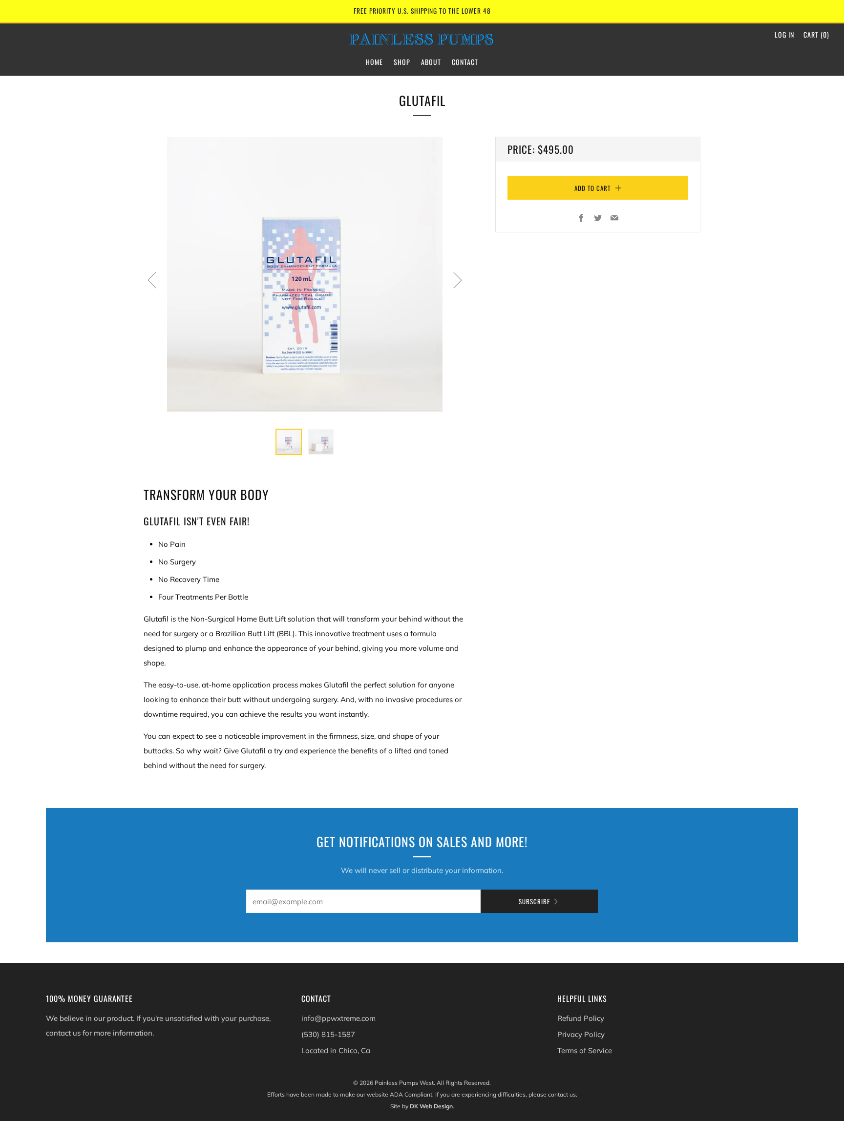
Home (374, 62)
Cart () (816, 34)
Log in (784, 34)
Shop (402, 62)
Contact (465, 62)
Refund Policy (580, 1018)
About (431, 62)
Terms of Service (584, 1050)
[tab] (288, 442)
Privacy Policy (581, 1034)
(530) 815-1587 (328, 1034)
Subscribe (534, 901)
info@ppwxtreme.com (338, 1018)
